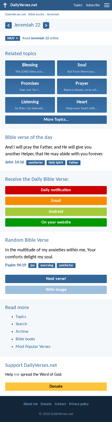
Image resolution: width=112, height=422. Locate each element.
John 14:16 (14, 162)
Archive (22, 332)
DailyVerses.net (15, 14)
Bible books (36, 14)
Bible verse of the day (28, 137)
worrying (46, 265)
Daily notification (56, 190)
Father (73, 162)
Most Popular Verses (33, 347)
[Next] (46, 25)
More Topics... (56, 120)
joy (32, 265)
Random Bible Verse (27, 240)
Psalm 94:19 (15, 265)
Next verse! (56, 279)
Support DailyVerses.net (31, 365)
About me (30, 404)
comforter (35, 162)
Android (56, 212)
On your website (56, 222)
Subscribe (93, 5)
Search (21, 324)
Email (56, 201)
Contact (60, 404)
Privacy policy (79, 404)
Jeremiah (53, 14)
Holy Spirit (56, 162)
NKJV (11, 38)
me (17, 375)
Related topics (20, 53)
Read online (40, 38)
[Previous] (8, 25)
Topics (77, 5)
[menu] (107, 7)
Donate (56, 387)
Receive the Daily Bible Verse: (37, 179)
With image (56, 290)
